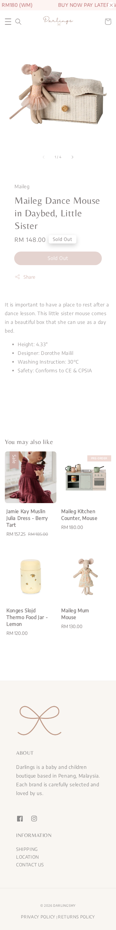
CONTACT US (30, 864)
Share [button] (29, 277)
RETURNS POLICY (76, 916)
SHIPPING (27, 849)
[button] (8, 22)
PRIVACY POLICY (38, 916)
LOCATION (27, 857)
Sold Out (58, 258)
